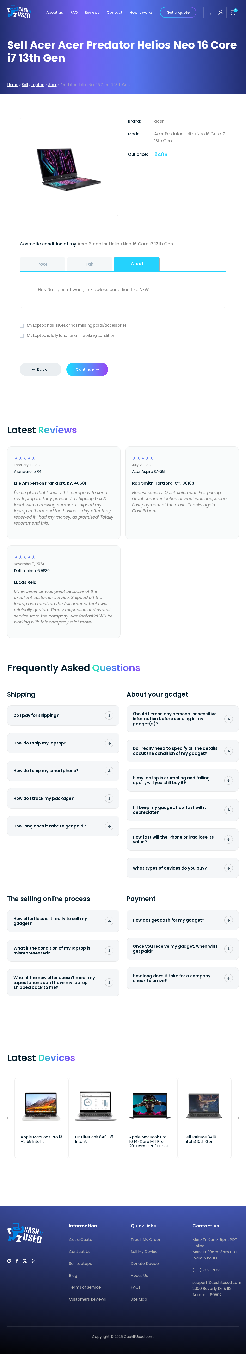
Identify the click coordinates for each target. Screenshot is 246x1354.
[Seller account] (220, 12)
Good (137, 264)
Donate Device (145, 1263)
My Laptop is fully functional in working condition (71, 335)
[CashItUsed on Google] (9, 1261)
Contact (115, 12)
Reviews (92, 12)
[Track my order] (209, 12)
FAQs (136, 1287)
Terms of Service (85, 1287)
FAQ (74, 12)
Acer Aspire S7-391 (148, 471)
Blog (73, 1275)
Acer (52, 85)
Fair (89, 264)
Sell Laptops (80, 1263)
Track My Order (145, 1239)
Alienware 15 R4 (28, 471)
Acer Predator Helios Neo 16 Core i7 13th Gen (125, 244)
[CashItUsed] (19, 12)
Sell (25, 85)
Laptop (37, 85)
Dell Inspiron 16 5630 (32, 570)
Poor (42, 264)
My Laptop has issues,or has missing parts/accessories (76, 325)
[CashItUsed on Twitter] (25, 1261)
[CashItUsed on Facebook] (17, 1261)
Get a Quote (80, 1239)
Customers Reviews (87, 1299)
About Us (139, 1275)
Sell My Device (144, 1251)
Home (12, 85)
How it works (141, 12)
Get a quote (178, 12)
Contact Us (79, 1251)
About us (54, 12)
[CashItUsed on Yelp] (33, 1261)
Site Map (139, 1299)
